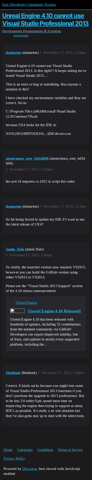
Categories (25, 450)
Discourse (29, 469)
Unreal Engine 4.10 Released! (54, 311)
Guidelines (45, 450)
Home (8, 450)
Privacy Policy (14, 458)
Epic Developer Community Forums (29, 4)
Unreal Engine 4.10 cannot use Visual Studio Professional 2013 (45, 19)
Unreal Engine (26, 303)
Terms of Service (70, 450)
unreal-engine (21, 35)
